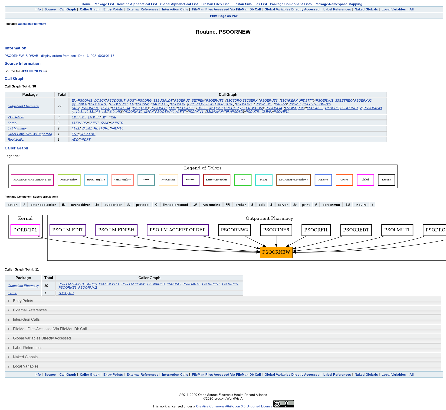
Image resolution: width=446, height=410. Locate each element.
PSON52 (142, 104)
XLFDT (94, 123)
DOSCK (100, 100)
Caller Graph (90, 9)
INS (118, 111)
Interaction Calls (175, 9)
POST (131, 100)
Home (86, 4)
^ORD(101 (66, 293)
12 (87, 111)
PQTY (240, 108)
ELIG (172, 108)
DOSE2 (202, 108)
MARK (149, 111)
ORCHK (230, 108)
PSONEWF (264, 104)
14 (96, 111)
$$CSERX (250, 100)
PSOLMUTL (191, 284)
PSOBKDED (156, 284)
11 (82, 111)
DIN (277, 104)
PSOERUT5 (214, 100)
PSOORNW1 (373, 108)
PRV (301, 108)
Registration (16, 139)
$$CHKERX (289, 100)
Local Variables (394, 9)
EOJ (165, 104)
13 (91, 111)
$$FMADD (79, 123)
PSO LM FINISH (133, 284)
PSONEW (178, 104)
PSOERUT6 (269, 100)
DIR (113, 117)
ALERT (181, 111)
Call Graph (67, 9)
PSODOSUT (116, 100)
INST (136, 108)
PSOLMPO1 (119, 104)
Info (38, 9)
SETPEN (198, 100)
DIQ (104, 117)
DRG (75, 108)
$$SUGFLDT (163, 100)
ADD (75, 139)
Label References (337, 9)
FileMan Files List (215, 4)
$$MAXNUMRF (218, 111)
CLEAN (267, 111)
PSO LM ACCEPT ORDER (78, 284)
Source (50, 9)
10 (77, 111)
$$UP (105, 123)
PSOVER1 (281, 111)
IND (212, 108)
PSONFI (295, 104)
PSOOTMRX (164, 111)
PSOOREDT (211, 284)
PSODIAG (85, 100)
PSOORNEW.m (34, 71)
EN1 (75, 134)
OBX (144, 108)
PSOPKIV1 (195, 111)
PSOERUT (182, 100)
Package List (104, 4)
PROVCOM (254, 108)
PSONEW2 (244, 104)
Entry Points (113, 9)
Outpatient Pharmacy (32, 24)
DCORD (194, 104)
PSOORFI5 (315, 108)
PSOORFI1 (159, 108)
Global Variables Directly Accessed (292, 9)
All (412, 9)
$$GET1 (94, 117)
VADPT (85, 139)
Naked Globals (366, 9)
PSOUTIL (253, 111)
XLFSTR (117, 123)
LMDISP (291, 108)
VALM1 (87, 128)
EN (74, 100)
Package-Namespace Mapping (338, 4)
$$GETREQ (344, 100)
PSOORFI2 (186, 108)
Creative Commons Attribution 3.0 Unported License (234, 406)
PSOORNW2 (133, 111)
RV (283, 104)
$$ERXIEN (79, 104)
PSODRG (145, 100)
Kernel (12, 123)
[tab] (223, 301)
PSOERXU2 (363, 100)
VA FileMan (16, 117)
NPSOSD (236, 111)
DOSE (105, 108)
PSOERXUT (98, 104)
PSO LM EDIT (109, 284)
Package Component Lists (291, 4)
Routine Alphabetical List (137, 4)
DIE (83, 117)
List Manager (17, 128)
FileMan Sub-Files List (249, 4)
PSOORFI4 (274, 108)
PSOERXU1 (324, 100)
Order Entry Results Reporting (30, 134)
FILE (75, 117)
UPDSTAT (305, 100)
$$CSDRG (234, 100)
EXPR (219, 104)
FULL (76, 128)
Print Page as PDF (224, 16)
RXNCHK (332, 108)
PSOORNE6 (67, 287)
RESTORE (101, 128)
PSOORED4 (121, 108)
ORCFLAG (87, 134)
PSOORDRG (90, 108)
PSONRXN (323, 104)
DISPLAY (207, 104)
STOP (228, 104)
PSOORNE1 (349, 108)
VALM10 (117, 128)
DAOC (156, 104)
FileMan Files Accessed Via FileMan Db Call (226, 9)
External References (142, 9)
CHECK (308, 104)
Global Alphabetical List (179, 4)
